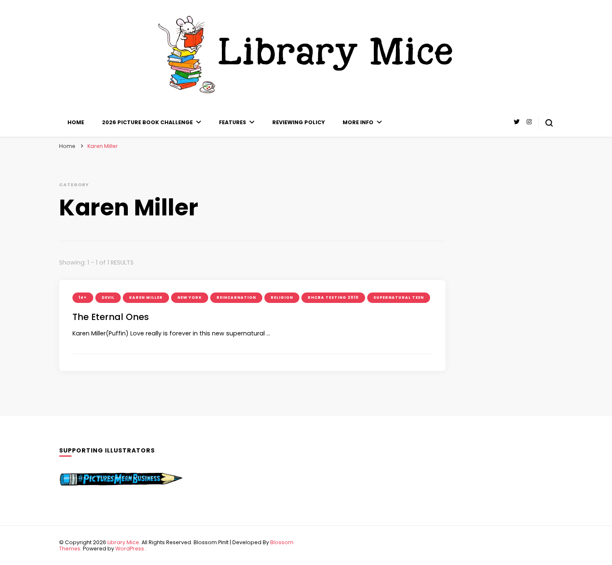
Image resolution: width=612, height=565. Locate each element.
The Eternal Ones (110, 317)
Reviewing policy (298, 122)
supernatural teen (398, 297)
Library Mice (123, 542)
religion (282, 297)
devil (108, 297)
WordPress (129, 548)
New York (189, 297)
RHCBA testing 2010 (333, 297)
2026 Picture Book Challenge (147, 122)
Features (232, 122)
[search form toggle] (549, 123)
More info (358, 122)
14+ (83, 297)
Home (75, 122)
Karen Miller (146, 297)
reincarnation (236, 297)
